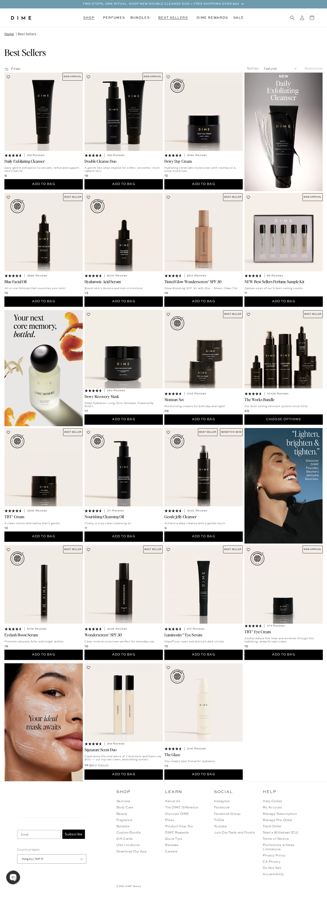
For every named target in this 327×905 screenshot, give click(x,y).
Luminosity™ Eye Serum (183, 634)
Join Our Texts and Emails (234, 832)
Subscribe (74, 834)
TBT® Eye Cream (257, 631)
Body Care (124, 807)
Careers (171, 851)
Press (169, 820)
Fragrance (124, 820)
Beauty (122, 814)
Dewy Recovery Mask (102, 396)
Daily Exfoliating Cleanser (24, 161)
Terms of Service (276, 838)
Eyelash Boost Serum (21, 634)
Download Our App (131, 851)
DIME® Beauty (133, 886)
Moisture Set (174, 399)
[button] (90, 17)
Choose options (283, 419)
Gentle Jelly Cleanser (180, 516)
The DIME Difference (181, 807)
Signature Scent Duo (101, 749)
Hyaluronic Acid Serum (103, 281)
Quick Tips (173, 838)
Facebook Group (227, 814)
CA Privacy (272, 861)
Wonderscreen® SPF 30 (103, 634)
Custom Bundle (128, 832)
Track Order (272, 826)
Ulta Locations (128, 845)
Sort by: (253, 68)
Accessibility (273, 874)
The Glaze (172, 754)
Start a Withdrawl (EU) (280, 832)
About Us (172, 801)
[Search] (292, 18)
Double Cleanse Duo (100, 161)
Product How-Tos (179, 826)
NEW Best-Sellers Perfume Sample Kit (274, 281)
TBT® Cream (14, 516)
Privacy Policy (274, 855)
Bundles (122, 826)
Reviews (171, 845)
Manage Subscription (280, 814)
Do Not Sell (272, 868)
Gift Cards (124, 838)
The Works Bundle (259, 399)
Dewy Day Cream (178, 161)
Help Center (272, 801)
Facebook (222, 807)
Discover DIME (177, 814)
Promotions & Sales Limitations (279, 847)
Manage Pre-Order (277, 820)
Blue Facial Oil (15, 281)
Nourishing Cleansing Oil (104, 516)
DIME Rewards (177, 832)
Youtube (220, 826)
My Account (272, 807)
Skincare (123, 801)
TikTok (219, 820)
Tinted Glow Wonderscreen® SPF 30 (192, 281)
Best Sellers (27, 34)
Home (9, 34)
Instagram (222, 801)
